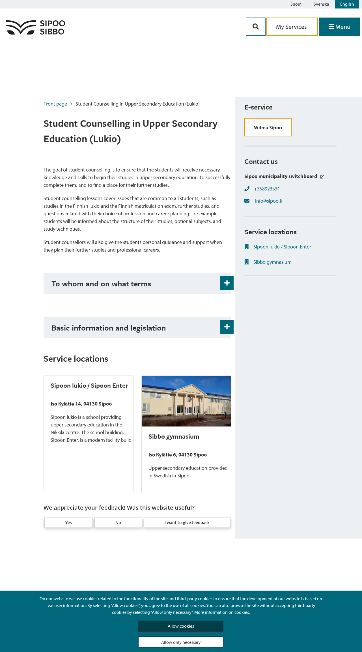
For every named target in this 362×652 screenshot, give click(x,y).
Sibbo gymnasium (272, 262)
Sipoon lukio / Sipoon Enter (282, 246)
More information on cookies (221, 612)
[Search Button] (256, 27)
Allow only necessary (181, 642)
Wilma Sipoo (268, 127)
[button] (68, 523)
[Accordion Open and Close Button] (227, 283)
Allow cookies (181, 626)
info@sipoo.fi (268, 201)
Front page (55, 103)
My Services (292, 27)
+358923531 (267, 188)
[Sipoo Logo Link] (35, 32)
